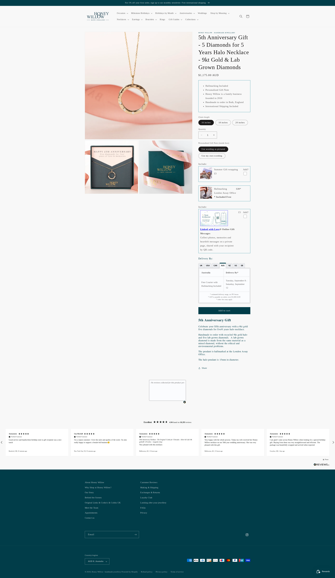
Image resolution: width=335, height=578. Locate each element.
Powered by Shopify (130, 572)
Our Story (89, 492)
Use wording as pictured (213, 149)
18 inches (223, 122)
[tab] (201, 265)
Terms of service (177, 572)
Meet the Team (91, 508)
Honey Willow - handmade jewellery (106, 572)
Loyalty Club (146, 497)
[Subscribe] (135, 534)
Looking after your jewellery (153, 503)
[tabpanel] (224, 285)
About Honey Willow (94, 482)
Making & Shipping (149, 487)
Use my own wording (212, 156)
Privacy (143, 513)
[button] (122, 13)
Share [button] (204, 368)
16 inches (206, 122)
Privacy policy (162, 572)
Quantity (202, 129)
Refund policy (146, 572)
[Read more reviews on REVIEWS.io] (321, 465)
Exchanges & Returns (150, 492)
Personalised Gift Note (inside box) (213, 143)
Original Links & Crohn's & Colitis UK (103, 503)
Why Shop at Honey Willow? (98, 487)
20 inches (240, 122)
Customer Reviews (148, 482)
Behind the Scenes (93, 497)
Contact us (89, 518)
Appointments (91, 513)
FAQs (143, 508)
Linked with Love (210, 229)
